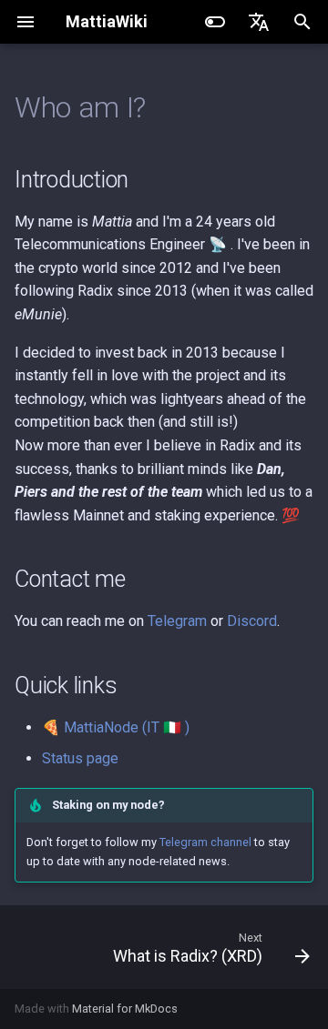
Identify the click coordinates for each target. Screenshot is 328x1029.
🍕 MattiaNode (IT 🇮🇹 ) (116, 727)
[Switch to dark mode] (215, 22)
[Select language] (259, 22)
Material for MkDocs (125, 1008)
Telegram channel (205, 842)
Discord (252, 621)
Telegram (177, 621)
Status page (80, 758)
